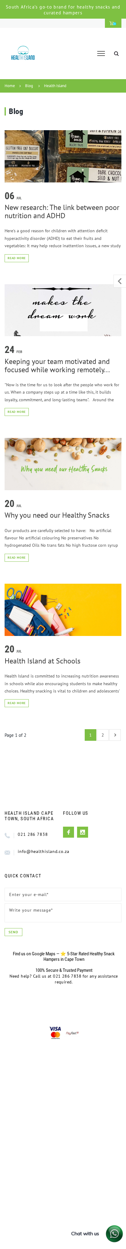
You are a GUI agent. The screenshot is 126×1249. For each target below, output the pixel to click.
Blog (29, 85)
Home (10, 85)
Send (13, 932)
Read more (17, 258)
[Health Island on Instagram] (82, 832)
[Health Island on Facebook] (68, 832)
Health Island (55, 85)
